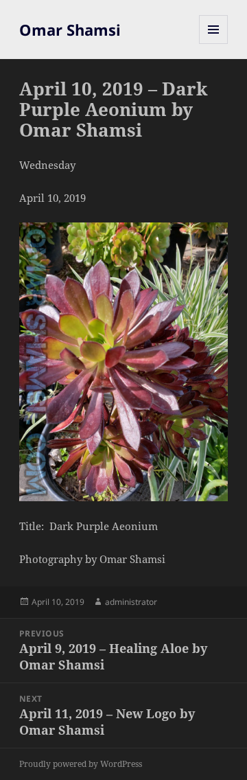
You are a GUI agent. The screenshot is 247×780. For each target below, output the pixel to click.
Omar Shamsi (70, 29)
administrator (131, 602)
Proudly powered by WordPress (80, 764)
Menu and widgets (214, 43)
